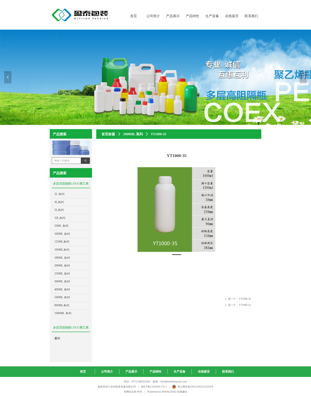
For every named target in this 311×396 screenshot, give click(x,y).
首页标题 (108, 134)
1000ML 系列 (133, 134)
